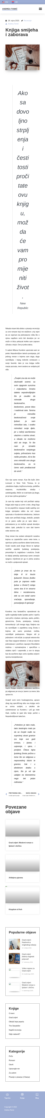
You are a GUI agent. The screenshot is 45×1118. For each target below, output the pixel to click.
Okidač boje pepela (16, 1022)
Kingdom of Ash (15, 909)
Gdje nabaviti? (14, 1034)
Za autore (12, 1073)
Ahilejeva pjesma (16, 878)
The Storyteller (14, 1026)
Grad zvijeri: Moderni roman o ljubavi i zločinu (28, 985)
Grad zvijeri (13, 1017)
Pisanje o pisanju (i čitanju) (19, 1077)
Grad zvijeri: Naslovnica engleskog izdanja (29, 942)
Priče (11, 1056)
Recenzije (28, 21)
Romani (12, 1060)
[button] (40, 8)
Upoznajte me (14, 1069)
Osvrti (11, 1064)
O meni (11, 1013)
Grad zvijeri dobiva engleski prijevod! (28, 956)
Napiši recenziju (15, 1030)
